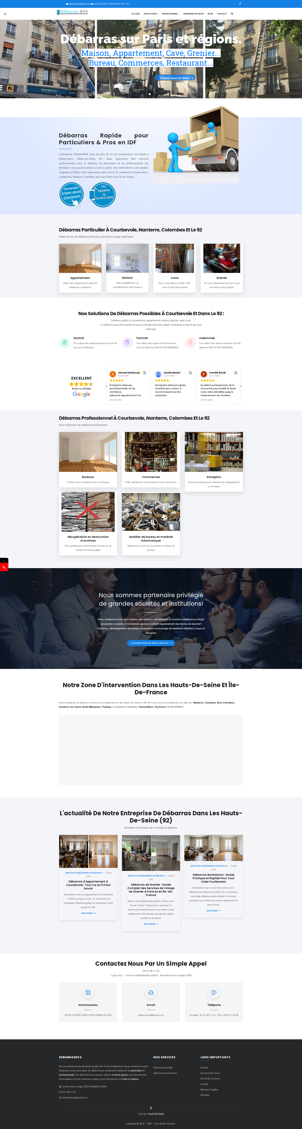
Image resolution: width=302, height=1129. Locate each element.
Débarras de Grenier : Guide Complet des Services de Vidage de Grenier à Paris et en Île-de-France (151, 890)
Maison (127, 278)
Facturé (142, 338)
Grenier (221, 278)
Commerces (151, 477)
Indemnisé (207, 338)
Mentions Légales (209, 1089)
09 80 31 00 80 (107, 4)
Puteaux (106, 707)
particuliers (136, 1070)
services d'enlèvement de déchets (83, 872)
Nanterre (198, 702)
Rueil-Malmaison (91, 707)
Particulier (150, 13)
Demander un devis (193, 13)
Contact (222, 13)
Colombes (210, 702)
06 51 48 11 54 (122, 4)
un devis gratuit (119, 1074)
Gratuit (78, 338)
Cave (175, 278)
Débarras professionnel (165, 1073)
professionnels (67, 1074)
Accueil (135, 13)
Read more (87, 913)
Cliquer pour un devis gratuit (150, 643)
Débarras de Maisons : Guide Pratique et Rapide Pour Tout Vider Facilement (213, 878)
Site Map (205, 1095)
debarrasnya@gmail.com (79, 4)
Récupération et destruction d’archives (88, 539)
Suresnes (160, 707)
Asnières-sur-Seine (70, 707)
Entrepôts (214, 477)
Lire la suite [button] (161, 400)
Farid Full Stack (156, 1114)
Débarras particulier (163, 1067)
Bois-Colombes (225, 702)
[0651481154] (4, 567)
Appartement (80, 278)
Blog (210, 13)
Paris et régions (131, 1079)
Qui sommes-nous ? (210, 1073)
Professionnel (170, 13)
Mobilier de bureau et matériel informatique (151, 539)
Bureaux (88, 477)
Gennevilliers (146, 707)
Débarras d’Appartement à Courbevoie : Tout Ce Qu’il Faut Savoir (88, 884)
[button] (240, 386)
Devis (95, 4)
